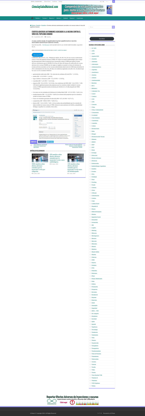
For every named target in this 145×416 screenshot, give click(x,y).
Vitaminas (94, 380)
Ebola (93, 150)
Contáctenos (54, 1)
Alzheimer (94, 61)
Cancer (93, 93)
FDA (93, 174)
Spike (93, 321)
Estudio (38, 25)
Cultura (94, 126)
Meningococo (95, 236)
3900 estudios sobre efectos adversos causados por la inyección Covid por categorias (38, 167)
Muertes (94, 254)
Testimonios (95, 335)
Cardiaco (94, 96)
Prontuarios (95, 286)
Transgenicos (95, 348)
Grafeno (94, 198)
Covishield (94, 115)
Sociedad (94, 319)
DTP (93, 147)
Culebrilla (94, 123)
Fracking (94, 182)
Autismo (94, 77)
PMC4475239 (47, 50)
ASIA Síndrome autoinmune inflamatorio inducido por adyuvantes (40, 145)
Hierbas (59, 18)
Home (33, 25)
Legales (94, 227)
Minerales (94, 244)
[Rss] (100, 2)
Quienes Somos (47, 1)
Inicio (32, 18)
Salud (93, 303)
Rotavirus (94, 300)
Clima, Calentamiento (97, 110)
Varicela (94, 364)
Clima (93, 107)
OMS (93, 260)
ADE (93, 51)
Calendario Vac (96, 91)
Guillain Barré (95, 203)
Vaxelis (93, 367)
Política (94, 284)
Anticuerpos (95, 64)
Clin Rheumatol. (46, 45)
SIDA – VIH (95, 311)
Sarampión (94, 305)
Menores (94, 238)
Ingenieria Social (96, 217)
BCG (93, 85)
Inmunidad (94, 219)
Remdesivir (95, 294)
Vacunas (44, 18)
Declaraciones (95, 128)
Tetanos (94, 340)
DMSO (94, 142)
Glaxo (93, 190)
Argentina (94, 69)
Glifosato (94, 193)
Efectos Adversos (96, 158)
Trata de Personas (96, 353)
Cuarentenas (95, 120)
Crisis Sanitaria (96, 118)
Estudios (43, 25)
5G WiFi (94, 48)
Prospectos (94, 289)
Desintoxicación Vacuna (98, 136)
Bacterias (94, 83)
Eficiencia (94, 160)
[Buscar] (113, 1)
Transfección (95, 343)
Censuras (94, 104)
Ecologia (94, 152)
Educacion (94, 155)
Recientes (94, 292)
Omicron (94, 257)
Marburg (94, 230)
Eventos (94, 171)
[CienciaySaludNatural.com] (44, 7)
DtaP (93, 144)
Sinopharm (94, 316)
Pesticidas (94, 270)
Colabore (65, 18)
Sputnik (94, 324)
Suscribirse (102, 38)
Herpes (93, 209)
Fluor (93, 179)
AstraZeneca (95, 72)
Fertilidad (94, 177)
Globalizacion (95, 195)
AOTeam (112, 413)
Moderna (94, 249)
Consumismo (95, 112)
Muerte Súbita (95, 252)
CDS (93, 102)
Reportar (51, 18)
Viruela (93, 372)
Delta (93, 131)
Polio (93, 281)
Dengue (94, 134)
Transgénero (95, 345)
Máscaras (94, 233)
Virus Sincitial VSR (97, 375)
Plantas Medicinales (97, 278)
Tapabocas (94, 327)
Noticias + (38, 18)
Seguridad (94, 308)
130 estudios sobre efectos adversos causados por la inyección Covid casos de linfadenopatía (75, 167)
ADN (93, 53)
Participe (60, 1)
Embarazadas (95, 163)
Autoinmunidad (96, 80)
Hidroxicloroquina (96, 211)
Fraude (93, 185)
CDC (93, 99)
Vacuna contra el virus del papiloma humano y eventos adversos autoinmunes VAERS (73, 145)
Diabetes (94, 139)
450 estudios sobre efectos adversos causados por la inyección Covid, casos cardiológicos (57, 158)
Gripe (93, 201)
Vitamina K (95, 378)
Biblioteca (94, 88)
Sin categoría (95, 313)
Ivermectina (95, 222)
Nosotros (72, 18)
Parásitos (94, 265)
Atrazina (94, 75)
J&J (93, 225)
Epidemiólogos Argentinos (99, 166)
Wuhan (93, 386)
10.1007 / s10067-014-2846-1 (60, 50)
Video (93, 370)
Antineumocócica (96, 67)
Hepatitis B (95, 206)
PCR (93, 268)
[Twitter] (103, 2)
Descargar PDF (38, 55)
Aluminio (94, 59)
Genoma (94, 187)
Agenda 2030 (95, 56)
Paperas (94, 262)
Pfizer (93, 276)
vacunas (94, 361)
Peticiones (94, 273)
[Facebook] (101, 2)
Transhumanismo (96, 351)
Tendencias (95, 332)
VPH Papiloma (96, 383)
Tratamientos (95, 356)
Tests (93, 337)
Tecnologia (95, 329)
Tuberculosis (95, 359)
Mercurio (94, 241)
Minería (94, 246)
